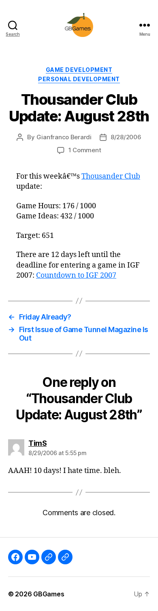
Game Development (79, 69)
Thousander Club (110, 176)
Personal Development (79, 79)
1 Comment (84, 150)
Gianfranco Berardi (64, 137)
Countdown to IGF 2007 (76, 275)
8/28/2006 (126, 137)
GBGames (48, 594)
